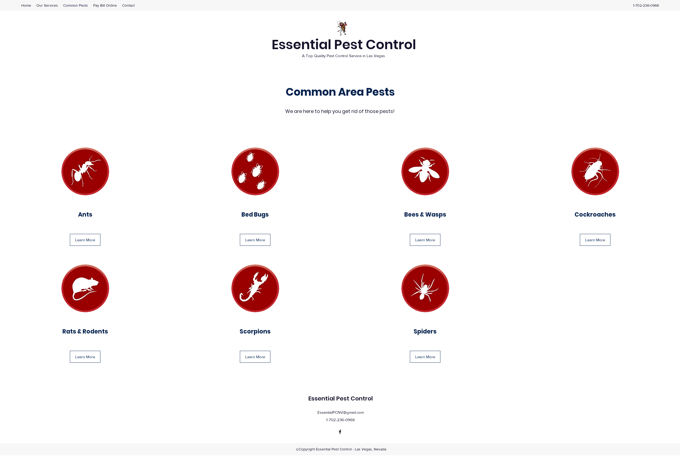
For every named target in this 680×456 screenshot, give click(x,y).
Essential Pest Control (344, 44)
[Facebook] (340, 431)
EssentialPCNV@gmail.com (340, 412)
